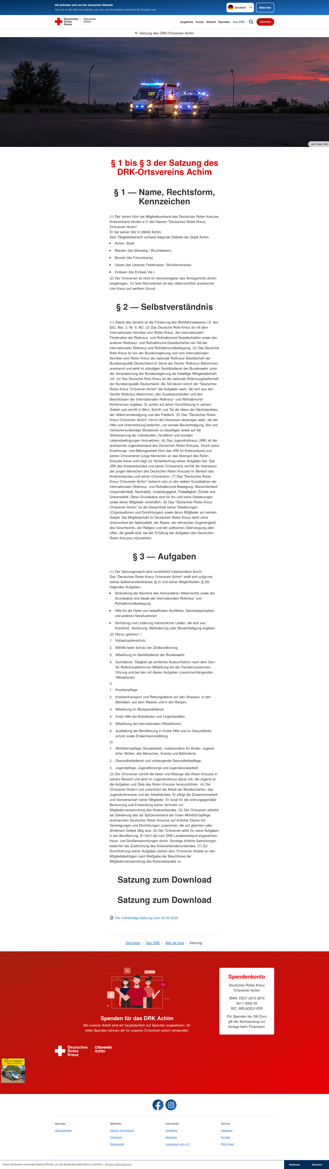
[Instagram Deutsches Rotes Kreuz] (171, 1104)
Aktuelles (171, 1137)
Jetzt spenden (63, 1130)
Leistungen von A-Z (177, 1144)
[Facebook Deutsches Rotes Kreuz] (158, 1104)
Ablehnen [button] (294, 1164)
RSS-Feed (227, 1144)
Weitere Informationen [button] (118, 1164)
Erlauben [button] (317, 1164)
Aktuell (211, 22)
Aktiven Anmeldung (122, 1130)
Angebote (186, 22)
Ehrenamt (116, 1137)
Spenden (224, 22)
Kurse (200, 22)
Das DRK (239, 22)
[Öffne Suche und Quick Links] (251, 22)
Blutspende (117, 1144)
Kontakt (225, 1137)
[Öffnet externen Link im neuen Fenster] (164, 1069)
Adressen (227, 1130)
